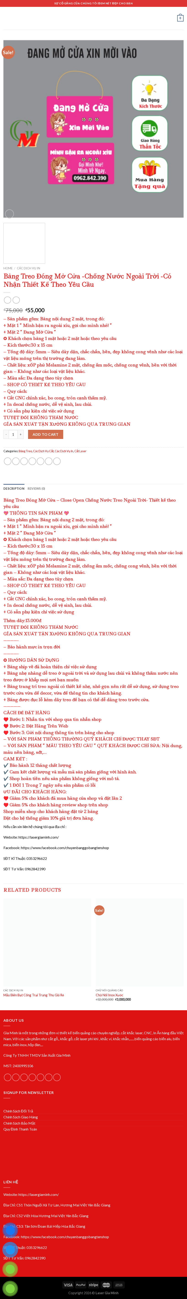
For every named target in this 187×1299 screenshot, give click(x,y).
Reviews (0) (36, 488)
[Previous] (13, 129)
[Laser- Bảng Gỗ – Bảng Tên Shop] (93, 18)
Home (8, 268)
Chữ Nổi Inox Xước (109, 995)
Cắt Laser (80, 451)
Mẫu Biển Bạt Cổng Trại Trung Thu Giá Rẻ (33, 995)
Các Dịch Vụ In (28, 268)
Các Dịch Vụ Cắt (43, 451)
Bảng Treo (25, 451)
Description (13, 488)
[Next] (174, 129)
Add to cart (45, 434)
